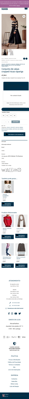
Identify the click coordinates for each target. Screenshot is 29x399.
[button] (17, 395)
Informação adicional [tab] (6, 144)
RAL (14, 367)
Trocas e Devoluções (14, 359)
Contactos (14, 379)
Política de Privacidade (14, 362)
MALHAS (7, 60)
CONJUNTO (8, 64)
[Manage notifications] (3, 395)
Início (3, 58)
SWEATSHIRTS (5, 66)
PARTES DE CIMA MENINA (14, 65)
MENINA (6, 58)
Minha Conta (14, 384)
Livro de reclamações (14, 369)
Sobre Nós (14, 381)
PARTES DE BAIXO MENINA (7, 129)
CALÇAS (3, 64)
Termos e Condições (14, 364)
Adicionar (15, 121)
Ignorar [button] (18, 5)
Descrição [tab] (4, 141)
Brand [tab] (3, 147)
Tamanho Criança (6, 112)
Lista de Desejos (14, 386)
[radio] (3, 115)
